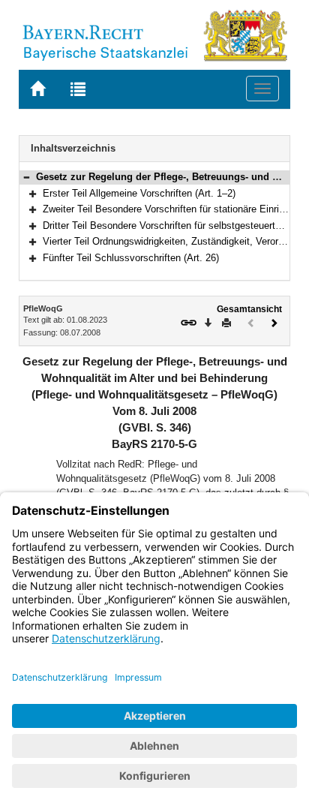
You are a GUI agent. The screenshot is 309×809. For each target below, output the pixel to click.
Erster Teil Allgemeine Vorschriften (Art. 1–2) (139, 193)
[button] (26, 176)
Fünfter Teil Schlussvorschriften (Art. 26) (131, 257)
